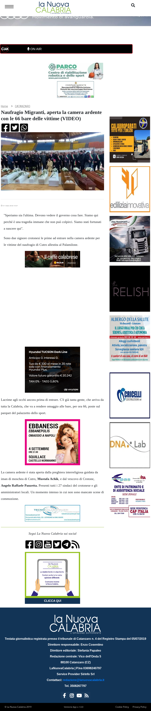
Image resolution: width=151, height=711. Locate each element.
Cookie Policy (122, 706)
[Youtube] (79, 696)
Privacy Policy (139, 706)
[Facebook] (64, 696)
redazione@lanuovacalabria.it (83, 680)
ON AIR (35, 49)
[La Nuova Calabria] (53, 7)
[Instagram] (72, 696)
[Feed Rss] (86, 696)
